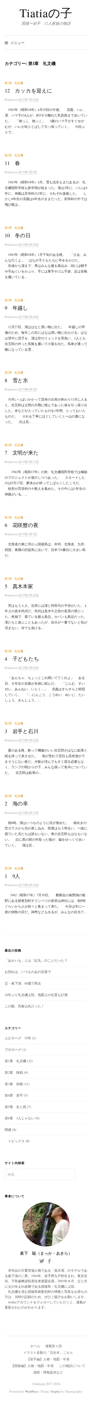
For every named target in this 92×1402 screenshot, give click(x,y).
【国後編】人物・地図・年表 (32, 1365)
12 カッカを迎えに (28, 90)
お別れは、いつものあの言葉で (28, 971)
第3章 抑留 (14, 1084)
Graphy (55, 1391)
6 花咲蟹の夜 (21, 525)
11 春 (12, 163)
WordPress (31, 1391)
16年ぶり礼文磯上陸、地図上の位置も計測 (36, 994)
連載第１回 (53, 1346)
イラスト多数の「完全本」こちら (48, 1352)
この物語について (72, 1365)
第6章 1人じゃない (19, 1118)
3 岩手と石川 (21, 731)
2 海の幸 (16, 803)
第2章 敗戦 (14, 1072)
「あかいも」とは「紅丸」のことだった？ (36, 960)
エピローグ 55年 (18, 1038)
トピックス (16, 1141)
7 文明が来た (22, 452)
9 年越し (16, 307)
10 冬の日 (18, 235)
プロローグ (13, 1049)
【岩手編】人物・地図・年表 (48, 1359)
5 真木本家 (19, 586)
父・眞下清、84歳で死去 (23, 983)
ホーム (35, 1346)
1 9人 (12, 875)
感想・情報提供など (48, 1372)
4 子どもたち (22, 658)
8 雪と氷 (16, 380)
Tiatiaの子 (46, 12)
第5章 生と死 (15, 1107)
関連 (8, 1129)
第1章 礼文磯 (14, 83)
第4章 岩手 (14, 1095)
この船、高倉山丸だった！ (24, 1006)
